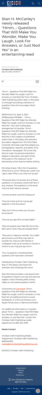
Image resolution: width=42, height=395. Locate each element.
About (21, 372)
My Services (20, 375)
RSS (22, 388)
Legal (8, 388)
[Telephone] (33, 3)
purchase (20, 289)
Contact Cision (21, 368)
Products (21, 370)
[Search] (39, 3)
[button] (21, 81)
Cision (24, 392)
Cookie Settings (30, 388)
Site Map (15, 388)
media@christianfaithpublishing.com (20, 344)
